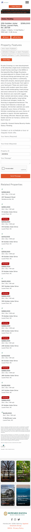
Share (6, 37)
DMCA (10, 528)
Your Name (9, 136)
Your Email (9, 144)
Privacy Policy (18, 528)
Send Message (15, 176)
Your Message (6, 158)
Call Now (18, 37)
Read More (5, 479)
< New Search (15, 6)
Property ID (5, 151)
